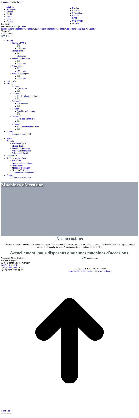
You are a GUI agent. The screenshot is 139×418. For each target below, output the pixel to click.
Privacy (90, 271)
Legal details (74, 271)
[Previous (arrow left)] (2, 416)
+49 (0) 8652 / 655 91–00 (12, 268)
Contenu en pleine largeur (12, 2)
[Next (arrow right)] (5, 416)
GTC (83, 271)
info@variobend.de (9, 265)
